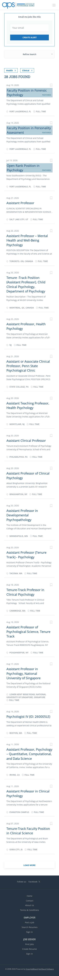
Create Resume (29, 949)
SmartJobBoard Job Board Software (40, 969)
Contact (29, 900)
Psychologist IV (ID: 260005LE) (28, 716)
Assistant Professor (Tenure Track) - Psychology (26, 554)
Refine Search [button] (29, 54)
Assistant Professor (20, 203)
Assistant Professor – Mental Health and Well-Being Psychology (27, 240)
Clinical (25, 70)
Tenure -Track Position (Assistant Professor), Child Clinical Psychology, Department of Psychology (25, 284)
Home (29, 896)
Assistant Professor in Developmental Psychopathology (22, 515)
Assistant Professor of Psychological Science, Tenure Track (28, 631)
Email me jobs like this (29, 16)
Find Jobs (29, 944)
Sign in (29, 932)
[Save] (51, 85)
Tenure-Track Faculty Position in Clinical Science (28, 830)
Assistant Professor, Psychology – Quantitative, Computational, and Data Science (29, 754)
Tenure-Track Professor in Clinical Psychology (25, 592)
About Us (29, 905)
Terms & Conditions (29, 910)
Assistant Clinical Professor (26, 440)
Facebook (32, 881)
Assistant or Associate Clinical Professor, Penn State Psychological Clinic (28, 366)
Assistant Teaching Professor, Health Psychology (27, 405)
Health (9, 70)
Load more (29, 865)
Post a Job (29, 922)
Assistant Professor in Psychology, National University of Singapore (23, 673)
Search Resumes (30, 927)
